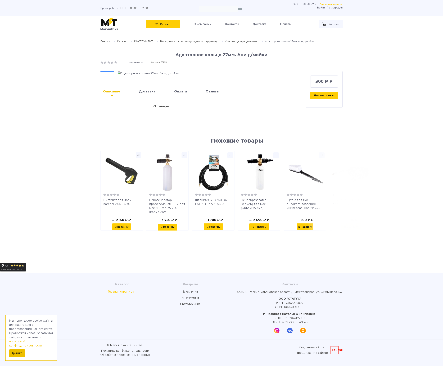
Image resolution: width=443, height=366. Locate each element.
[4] (112, 62)
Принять (17, 353)
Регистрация (335, 7)
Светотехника (190, 304)
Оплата (285, 24)
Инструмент (190, 297)
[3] (109, 62)
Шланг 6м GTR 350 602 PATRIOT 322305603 (211, 202)
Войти (321, 7)
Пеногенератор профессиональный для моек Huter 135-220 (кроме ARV (167, 206)
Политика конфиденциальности (125, 350)
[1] (102, 62)
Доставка (259, 24)
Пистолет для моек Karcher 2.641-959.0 (117, 202)
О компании (203, 24)
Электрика (190, 291)
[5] (115, 62)
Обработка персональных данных (125, 354)
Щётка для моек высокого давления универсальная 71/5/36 (303, 204)
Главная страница (121, 291)
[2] (105, 62)
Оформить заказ (324, 95)
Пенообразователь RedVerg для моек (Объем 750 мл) (254, 204)
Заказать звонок (331, 4)
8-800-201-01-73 (304, 4)
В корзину (121, 226)
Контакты (232, 24)
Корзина (333, 24)
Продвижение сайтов (312, 352)
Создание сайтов (311, 347)
